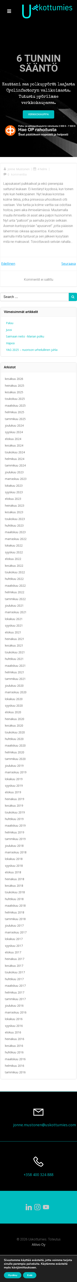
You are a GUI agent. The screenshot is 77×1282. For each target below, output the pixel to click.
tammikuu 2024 (15, 465)
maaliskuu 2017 (15, 986)
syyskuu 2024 (14, 432)
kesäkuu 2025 (14, 392)
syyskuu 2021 (14, 625)
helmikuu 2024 (14, 459)
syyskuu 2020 (14, 705)
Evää (29, 1275)
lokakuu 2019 (14, 779)
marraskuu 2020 (15, 692)
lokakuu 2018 (14, 859)
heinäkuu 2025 (14, 385)
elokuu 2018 (13, 872)
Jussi (9, 330)
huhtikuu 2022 (14, 579)
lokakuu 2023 (14, 485)
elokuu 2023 (13, 499)
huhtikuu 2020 (14, 739)
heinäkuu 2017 (14, 959)
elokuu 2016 (13, 1032)
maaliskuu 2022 (15, 585)
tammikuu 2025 (15, 419)
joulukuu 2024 (14, 425)
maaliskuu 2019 (15, 825)
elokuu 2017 (13, 952)
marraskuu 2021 (15, 612)
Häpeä (10, 343)
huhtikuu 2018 (14, 899)
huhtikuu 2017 (14, 979)
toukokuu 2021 (15, 652)
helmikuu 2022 (14, 592)
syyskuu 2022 (14, 552)
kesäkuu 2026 (14, 379)
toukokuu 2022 (15, 572)
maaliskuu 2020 (15, 745)
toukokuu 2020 (15, 732)
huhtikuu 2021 (14, 659)
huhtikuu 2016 (14, 1052)
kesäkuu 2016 (14, 1046)
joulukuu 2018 (14, 846)
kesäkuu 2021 (14, 645)
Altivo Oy (38, 1244)
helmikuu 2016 (14, 1066)
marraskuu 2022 (15, 539)
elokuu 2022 (13, 559)
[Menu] (9, 11)
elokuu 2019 (13, 792)
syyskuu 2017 (14, 946)
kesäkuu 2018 (14, 886)
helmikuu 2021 (14, 672)
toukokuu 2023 (15, 519)
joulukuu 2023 (14, 472)
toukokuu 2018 (15, 892)
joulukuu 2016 (14, 1005)
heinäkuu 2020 (14, 719)
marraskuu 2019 (15, 772)
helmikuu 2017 (14, 992)
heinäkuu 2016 (14, 1039)
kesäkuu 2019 (14, 805)
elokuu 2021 (13, 632)
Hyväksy (12, 1275)
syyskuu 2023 (14, 492)
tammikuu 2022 (15, 599)
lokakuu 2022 (14, 545)
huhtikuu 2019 (14, 819)
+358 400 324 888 (38, 1174)
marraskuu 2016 (15, 1012)
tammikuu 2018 (15, 919)
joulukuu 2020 (14, 686)
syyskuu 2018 (14, 866)
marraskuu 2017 (15, 932)
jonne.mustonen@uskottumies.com (44, 1124)
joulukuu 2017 (14, 925)
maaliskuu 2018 (15, 905)
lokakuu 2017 (14, 939)
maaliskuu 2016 (15, 1059)
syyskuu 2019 (14, 786)
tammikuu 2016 (15, 1072)
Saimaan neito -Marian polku (25, 336)
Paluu (9, 323)
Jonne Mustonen (19, 169)
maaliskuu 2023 (15, 532)
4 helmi (42, 169)
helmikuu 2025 (14, 412)
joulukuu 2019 (14, 766)
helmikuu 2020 (14, 752)
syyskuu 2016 (14, 1026)
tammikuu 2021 (15, 679)
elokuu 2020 (13, 712)
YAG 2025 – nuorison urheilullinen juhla (31, 350)
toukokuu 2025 (15, 399)
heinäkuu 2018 (14, 879)
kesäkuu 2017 (14, 966)
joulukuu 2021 (14, 605)
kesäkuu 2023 (14, 512)
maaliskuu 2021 (15, 666)
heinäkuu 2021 (14, 639)
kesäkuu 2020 (14, 725)
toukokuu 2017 (15, 972)
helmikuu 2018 (14, 912)
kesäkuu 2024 (14, 445)
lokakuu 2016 (14, 1019)
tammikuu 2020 (15, 759)
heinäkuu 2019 (14, 799)
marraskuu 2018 (15, 852)
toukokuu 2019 (15, 812)
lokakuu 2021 (14, 619)
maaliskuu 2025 (15, 405)
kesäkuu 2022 (14, 566)
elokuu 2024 (13, 439)
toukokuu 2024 (15, 452)
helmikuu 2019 (14, 832)
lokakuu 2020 (14, 699)
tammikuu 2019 (15, 839)
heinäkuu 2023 (14, 505)
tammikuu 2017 (15, 999)
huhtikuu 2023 (14, 525)
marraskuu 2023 (15, 479)
